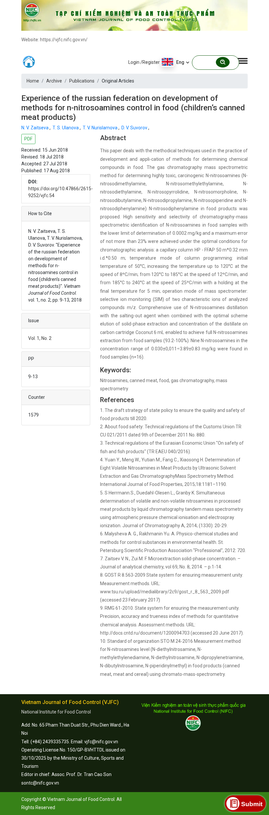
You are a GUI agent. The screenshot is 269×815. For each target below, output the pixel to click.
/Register (150, 62)
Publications (81, 80)
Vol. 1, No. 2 (40, 338)
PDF (28, 138)
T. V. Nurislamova (100, 127)
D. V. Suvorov (134, 127)
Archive (54, 80)
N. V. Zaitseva (35, 127)
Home (33, 80)
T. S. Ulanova (66, 127)
